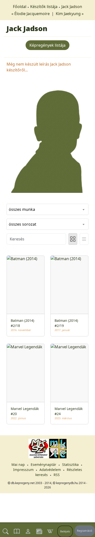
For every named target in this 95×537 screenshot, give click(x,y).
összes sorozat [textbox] (22, 224)
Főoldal (19, 6)
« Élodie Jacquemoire (31, 13)
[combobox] (47, 209)
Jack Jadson (71, 6)
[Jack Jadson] (47, 136)
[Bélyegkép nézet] (72, 239)
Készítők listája (43, 6)
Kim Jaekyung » (70, 13)
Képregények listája (47, 45)
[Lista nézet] (84, 239)
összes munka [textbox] (22, 209)
